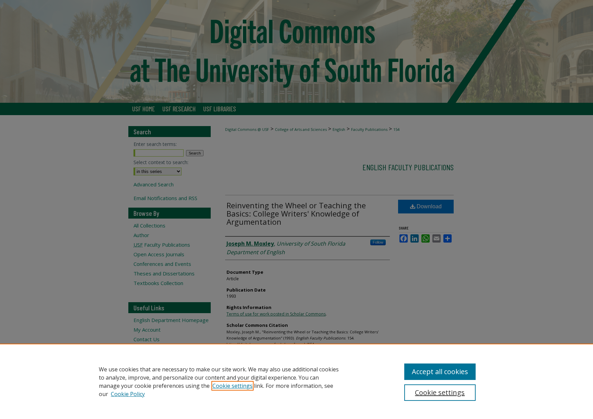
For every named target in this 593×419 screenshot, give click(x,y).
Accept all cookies (440, 371)
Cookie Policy (128, 394)
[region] (296, 381)
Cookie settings (232, 386)
